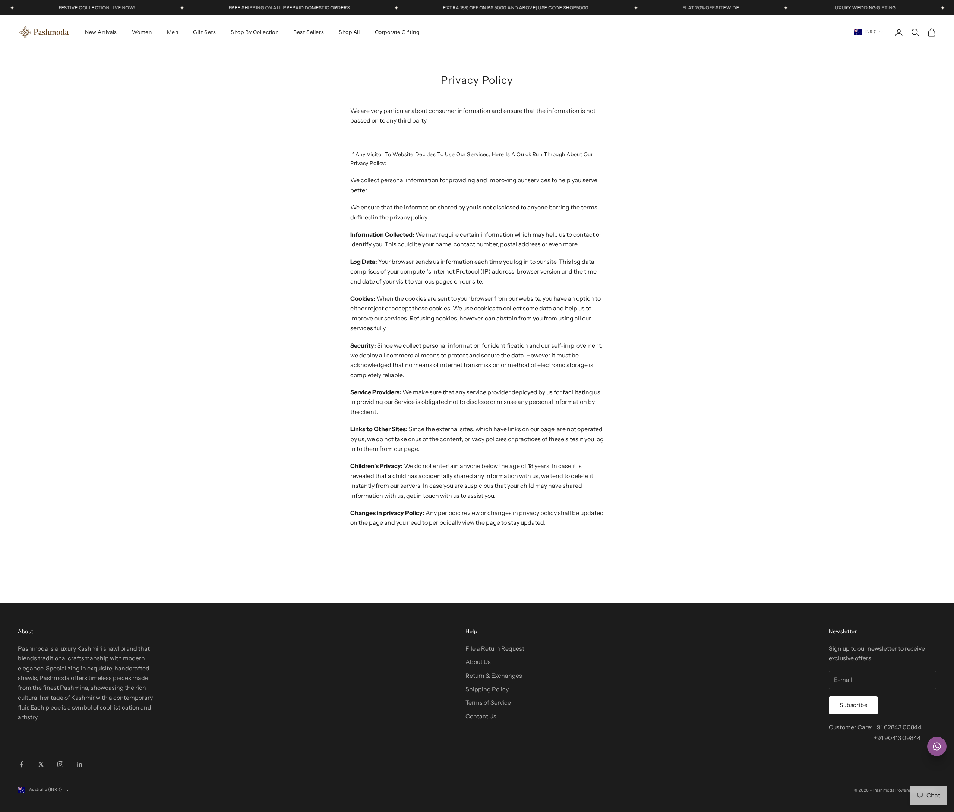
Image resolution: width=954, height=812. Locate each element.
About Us (478, 662)
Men (173, 32)
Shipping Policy (487, 689)
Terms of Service (488, 702)
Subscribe (853, 704)
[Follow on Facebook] (21, 764)
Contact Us (480, 716)
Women (142, 32)
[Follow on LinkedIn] (79, 764)
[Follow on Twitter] (41, 764)
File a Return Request (494, 648)
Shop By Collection (254, 32)
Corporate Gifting (397, 32)
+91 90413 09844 (897, 738)
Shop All (349, 32)
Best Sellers (308, 32)
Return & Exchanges (493, 675)
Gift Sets (204, 32)
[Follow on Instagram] (60, 764)
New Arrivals (101, 32)
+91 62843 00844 (898, 727)
